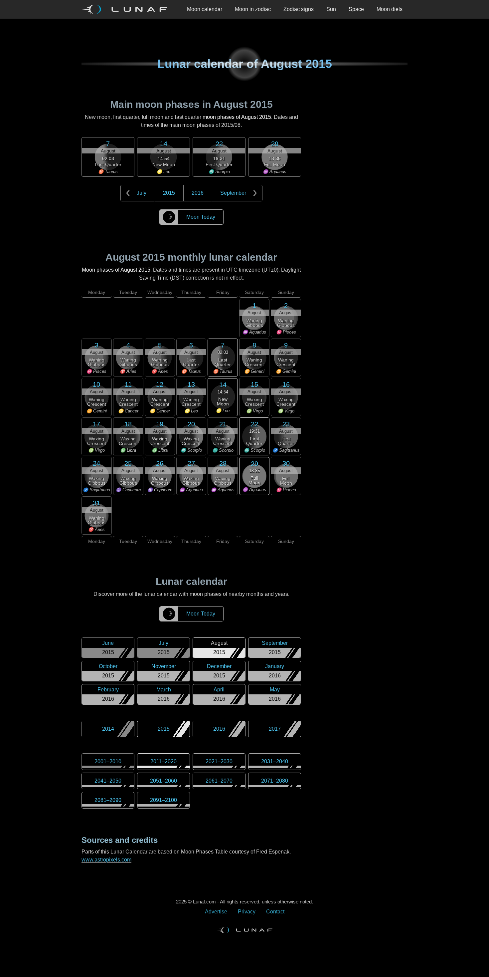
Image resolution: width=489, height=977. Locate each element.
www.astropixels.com (106, 859)
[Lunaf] (127, 9)
